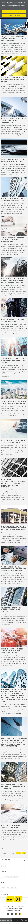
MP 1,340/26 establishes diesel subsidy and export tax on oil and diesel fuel (13, 38)
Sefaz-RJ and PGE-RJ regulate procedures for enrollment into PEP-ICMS (13, 786)
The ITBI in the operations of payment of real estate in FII (13, 200)
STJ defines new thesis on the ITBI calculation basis (13, 441)
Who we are (5, 860)
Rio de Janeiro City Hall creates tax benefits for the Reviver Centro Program (13, 569)
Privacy (4, 882)
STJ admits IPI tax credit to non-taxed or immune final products (12, 79)
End (23, 853)
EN (17, 920)
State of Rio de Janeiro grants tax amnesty (10, 826)
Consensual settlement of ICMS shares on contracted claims (13, 360)
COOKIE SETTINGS (14, 11)
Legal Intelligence (6, 920)
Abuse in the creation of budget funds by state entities (11, 610)
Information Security (9, 888)
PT (14, 920)
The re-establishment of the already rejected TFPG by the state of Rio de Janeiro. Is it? (13, 528)
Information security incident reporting (11, 890)
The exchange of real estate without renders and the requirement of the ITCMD (13, 280)
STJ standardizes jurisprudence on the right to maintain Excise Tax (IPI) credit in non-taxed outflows (13, 483)
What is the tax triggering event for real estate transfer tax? (12, 240)
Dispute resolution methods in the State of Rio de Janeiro (13, 402)
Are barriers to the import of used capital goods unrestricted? (14, 120)
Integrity (4, 894)
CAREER (3, 866)
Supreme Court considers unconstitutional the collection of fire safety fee (14, 651)
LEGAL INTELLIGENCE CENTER (10, 877)
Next (18, 853)
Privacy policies (12, 7)
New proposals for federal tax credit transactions (13, 160)
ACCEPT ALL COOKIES (14, 15)
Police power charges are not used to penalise (12, 320)
